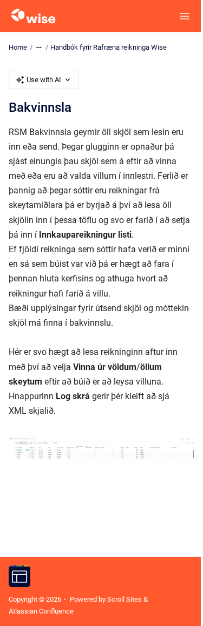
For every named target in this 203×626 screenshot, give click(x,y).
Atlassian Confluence (41, 611)
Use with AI (44, 80)
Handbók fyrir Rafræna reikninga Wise (108, 47)
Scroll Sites (124, 599)
